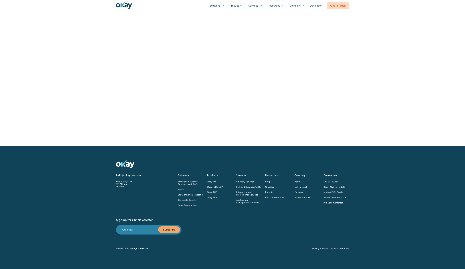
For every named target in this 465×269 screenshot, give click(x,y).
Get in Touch (338, 5)
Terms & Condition (339, 248)
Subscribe (169, 229)
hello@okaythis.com (128, 175)
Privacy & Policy (320, 248)
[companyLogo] (124, 5)
